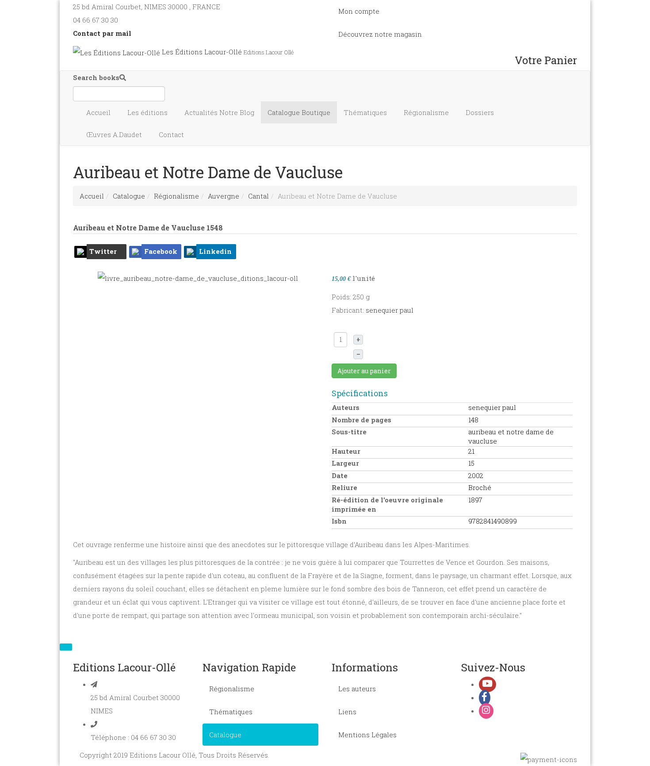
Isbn (339, 521)
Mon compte (358, 11)
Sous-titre (349, 431)
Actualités (219, 112)
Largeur (345, 463)
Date (340, 475)
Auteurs (345, 407)
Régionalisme (427, 112)
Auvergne (223, 196)
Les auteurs (357, 688)
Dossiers (481, 112)
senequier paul (389, 310)
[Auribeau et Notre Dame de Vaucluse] (198, 277)
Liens (347, 711)
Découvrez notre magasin (380, 34)
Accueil (99, 112)
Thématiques (366, 112)
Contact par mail (102, 33)
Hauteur (346, 451)
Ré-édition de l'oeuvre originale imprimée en (387, 504)
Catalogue (299, 112)
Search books (96, 77)
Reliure (344, 487)
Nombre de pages (361, 419)
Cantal (258, 196)
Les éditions (148, 112)
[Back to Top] (66, 647)
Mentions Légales (367, 734)
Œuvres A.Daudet (115, 134)
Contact (172, 134)
